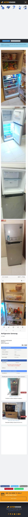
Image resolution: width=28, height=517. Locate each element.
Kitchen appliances (17, 349)
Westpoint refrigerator (14, 396)
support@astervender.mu (14, 510)
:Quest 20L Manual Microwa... (14, 420)
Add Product (13, 498)
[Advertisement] (14, 25)
